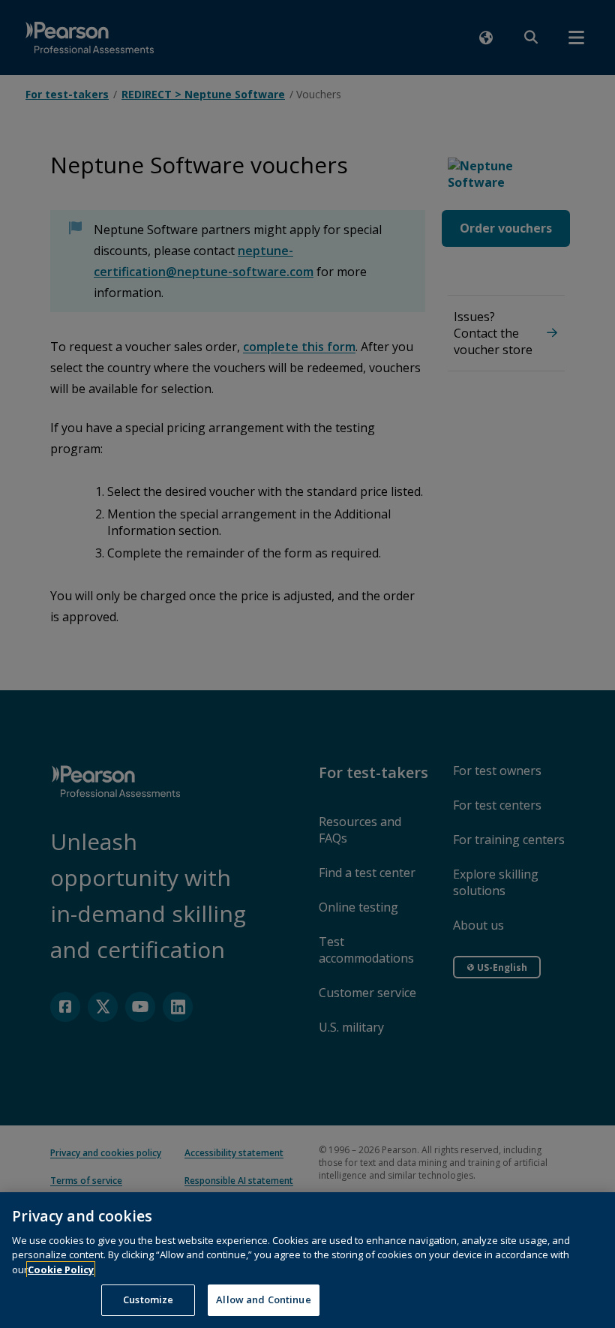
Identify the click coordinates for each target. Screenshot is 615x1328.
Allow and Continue (263, 1299)
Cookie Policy (61, 1269)
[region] (307, 1260)
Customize (148, 1299)
